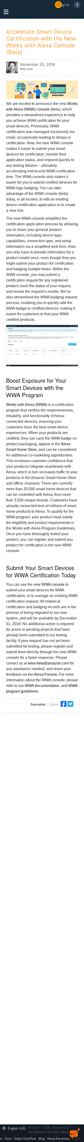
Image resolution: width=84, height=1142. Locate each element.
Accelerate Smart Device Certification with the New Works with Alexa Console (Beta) (41, 42)
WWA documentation (42, 686)
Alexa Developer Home (63, 1138)
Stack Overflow (25, 1138)
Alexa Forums (45, 674)
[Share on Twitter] (70, 703)
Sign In (64, 5)
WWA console (53, 584)
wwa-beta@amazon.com (48, 663)
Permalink (38, 704)
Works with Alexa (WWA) (26, 405)
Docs (8, 1138)
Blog (41, 1138)
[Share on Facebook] (64, 703)
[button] (15, 1128)
